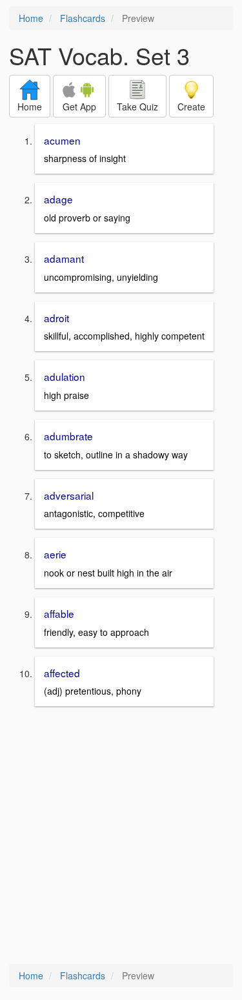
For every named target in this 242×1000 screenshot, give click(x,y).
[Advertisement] (121, 836)
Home (31, 18)
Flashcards (82, 18)
